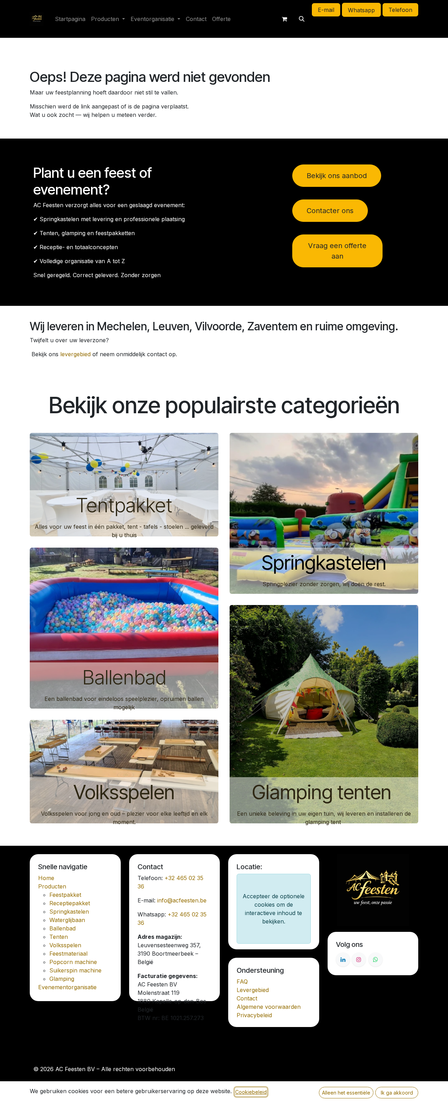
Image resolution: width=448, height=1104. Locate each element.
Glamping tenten (324, 792)
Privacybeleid (254, 1015)
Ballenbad (124, 677)
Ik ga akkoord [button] (397, 1093)
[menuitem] (70, 19)
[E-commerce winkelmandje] (284, 19)
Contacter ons (330, 210)
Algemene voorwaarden (269, 1006)
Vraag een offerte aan (337, 250)
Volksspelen (124, 792)
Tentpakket (124, 505)
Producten (52, 886)
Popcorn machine (73, 961)
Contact (247, 998)
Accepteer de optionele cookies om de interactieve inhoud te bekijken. (273, 909)
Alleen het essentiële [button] (346, 1093)
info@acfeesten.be (181, 900)
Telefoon (400, 9)
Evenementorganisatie (67, 987)
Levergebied (253, 989)
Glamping (61, 978)
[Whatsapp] (376, 959)
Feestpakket (65, 894)
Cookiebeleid (251, 1092)
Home (46, 877)
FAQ (242, 981)
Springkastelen (323, 563)
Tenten (58, 936)
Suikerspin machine (75, 970)
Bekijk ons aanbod (337, 175)
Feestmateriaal (68, 953)
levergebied (75, 354)
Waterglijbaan (67, 919)
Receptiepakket (69, 903)
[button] (301, 19)
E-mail (326, 9)
